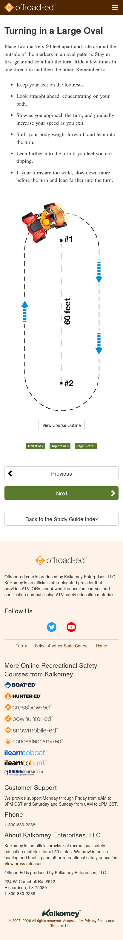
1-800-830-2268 (19, 825)
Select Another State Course (62, 646)
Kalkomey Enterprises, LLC (80, 872)
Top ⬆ (22, 646)
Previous (61, 473)
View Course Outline (61, 425)
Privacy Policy (95, 920)
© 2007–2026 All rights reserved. (35, 920)
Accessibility (73, 920)
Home (101, 646)
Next (61, 493)
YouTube (71, 627)
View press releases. (24, 863)
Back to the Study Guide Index (61, 519)
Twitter (51, 627)
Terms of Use (61, 925)
